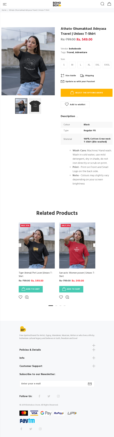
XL (89, 65)
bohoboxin (75, 48)
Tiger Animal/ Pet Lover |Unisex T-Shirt (36, 274)
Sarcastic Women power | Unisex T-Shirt (77, 274)
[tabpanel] (36, 258)
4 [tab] (64, 305)
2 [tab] (56, 305)
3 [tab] (60, 305)
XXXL (107, 65)
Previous (19, 245)
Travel (70, 52)
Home (4, 10)
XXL (97, 65)
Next (95, 245)
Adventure (81, 52)
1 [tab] (51, 305)
